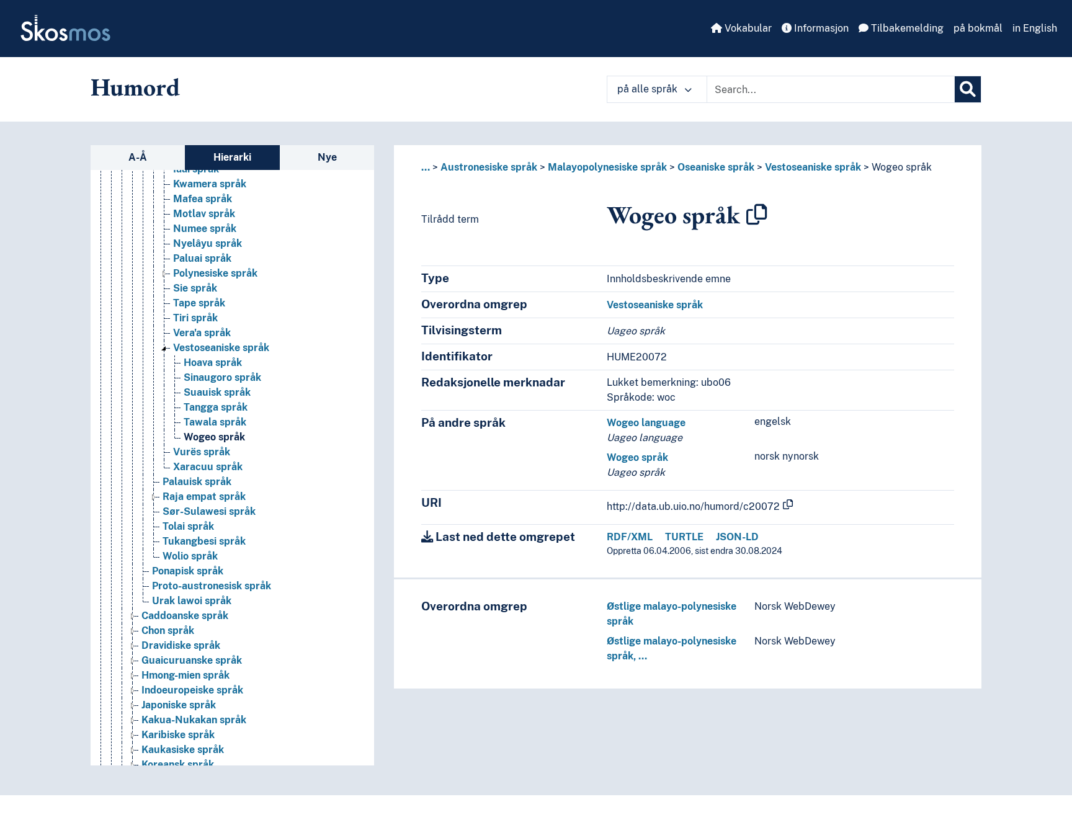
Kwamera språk (209, 184)
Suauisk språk (217, 392)
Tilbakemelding (906, 28)
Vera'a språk (202, 333)
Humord (135, 87)
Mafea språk (202, 199)
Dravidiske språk (180, 645)
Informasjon (820, 28)
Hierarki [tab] (232, 157)
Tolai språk (188, 526)
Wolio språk (190, 556)
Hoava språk (213, 362)
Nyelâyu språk (207, 243)
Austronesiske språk (488, 167)
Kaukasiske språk (182, 750)
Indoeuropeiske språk (192, 690)
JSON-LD (737, 537)
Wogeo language (646, 423)
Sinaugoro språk (222, 377)
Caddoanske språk (184, 616)
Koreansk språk (177, 764)
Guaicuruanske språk (191, 660)
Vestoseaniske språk (221, 348)
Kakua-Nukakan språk (193, 720)
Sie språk (195, 288)
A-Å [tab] (137, 157)
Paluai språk (202, 258)
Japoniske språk (178, 705)
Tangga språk (216, 407)
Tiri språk (195, 318)
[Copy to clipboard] (756, 214)
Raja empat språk (204, 496)
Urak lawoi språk (191, 601)
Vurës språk (201, 452)
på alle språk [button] (648, 89)
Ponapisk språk (187, 571)
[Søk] (967, 89)
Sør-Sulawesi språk (209, 511)
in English (1034, 28)
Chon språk (167, 630)
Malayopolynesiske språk (607, 167)
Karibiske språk (178, 735)
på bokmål (978, 28)
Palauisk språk (197, 482)
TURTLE (684, 537)
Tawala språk (215, 422)
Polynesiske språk (215, 273)
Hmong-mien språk (185, 675)
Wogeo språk (214, 437)
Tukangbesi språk (204, 541)
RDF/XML (630, 537)
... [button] (425, 167)
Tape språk (199, 303)
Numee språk (204, 228)
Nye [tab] (327, 157)
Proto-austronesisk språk (211, 586)
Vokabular (747, 28)
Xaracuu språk (208, 467)
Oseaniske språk (715, 167)
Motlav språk (204, 214)
